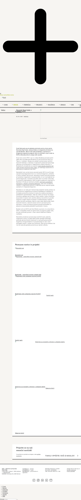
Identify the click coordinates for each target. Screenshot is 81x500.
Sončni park (18, 340)
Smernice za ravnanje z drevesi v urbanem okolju (30, 387)
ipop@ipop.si (25, 468)
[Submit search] (17, 499)
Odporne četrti (19, 433)
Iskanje (2, 499)
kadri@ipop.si (25, 471)
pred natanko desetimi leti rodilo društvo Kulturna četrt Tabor (35, 166)
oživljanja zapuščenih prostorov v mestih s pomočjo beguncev (34, 182)
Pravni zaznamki (71, 471)
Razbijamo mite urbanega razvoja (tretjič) (28, 294)
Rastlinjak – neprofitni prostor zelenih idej (28, 274)
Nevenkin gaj (19, 255)
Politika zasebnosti (71, 470)
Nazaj (3, 110)
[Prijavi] (77, 455)
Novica (26, 116)
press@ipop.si (25, 470)
